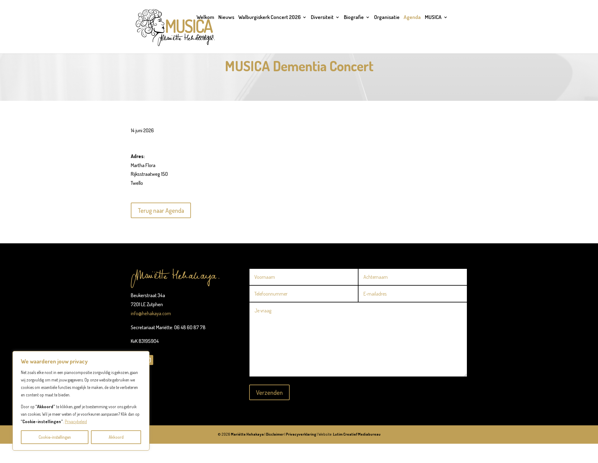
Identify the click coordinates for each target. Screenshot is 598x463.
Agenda (412, 17)
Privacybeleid (76, 421)
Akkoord (116, 437)
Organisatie (387, 17)
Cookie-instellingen (55, 437)
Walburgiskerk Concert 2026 (269, 17)
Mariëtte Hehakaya (247, 434)
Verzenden (269, 392)
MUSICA (433, 17)
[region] (81, 401)
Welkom (205, 17)
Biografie (354, 17)
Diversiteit (322, 17)
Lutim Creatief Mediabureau (357, 434)
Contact (205, 37)
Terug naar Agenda (161, 210)
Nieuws (226, 17)
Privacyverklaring (301, 434)
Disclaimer (275, 434)
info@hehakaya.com (151, 313)
